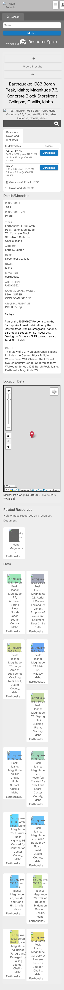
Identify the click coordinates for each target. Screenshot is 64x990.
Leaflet (15, 489)
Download (49, 152)
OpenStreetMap (39, 489)
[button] (32, 434)
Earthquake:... (15, 556)
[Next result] (33, 74)
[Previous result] (33, 58)
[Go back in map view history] (8, 446)
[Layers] (54, 391)
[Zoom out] (8, 427)
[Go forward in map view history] (8, 441)
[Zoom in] (8, 390)
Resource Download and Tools (12, 136)
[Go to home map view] (8, 436)
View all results (32, 66)
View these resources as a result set (28, 515)
